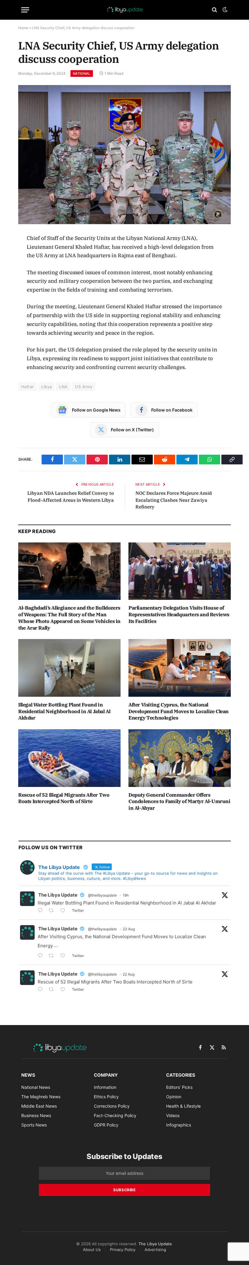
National (81, 73)
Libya (46, 386)
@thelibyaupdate (102, 895)
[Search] (214, 10)
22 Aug (129, 974)
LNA (63, 386)
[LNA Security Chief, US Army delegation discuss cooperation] (124, 154)
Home (23, 28)
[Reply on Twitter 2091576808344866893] (41, 911)
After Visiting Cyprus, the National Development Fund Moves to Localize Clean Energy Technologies (178, 711)
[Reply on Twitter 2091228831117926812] (41, 990)
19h (126, 895)
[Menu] (25, 10)
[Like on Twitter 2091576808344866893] (64, 911)
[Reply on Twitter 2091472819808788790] (41, 956)
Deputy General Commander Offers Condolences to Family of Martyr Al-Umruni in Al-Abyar (179, 801)
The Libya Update (57, 895)
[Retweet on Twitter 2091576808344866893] (53, 911)
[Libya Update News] (124, 10)
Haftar (27, 386)
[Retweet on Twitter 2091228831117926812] (53, 990)
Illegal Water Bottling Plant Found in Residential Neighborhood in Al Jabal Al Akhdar (64, 711)
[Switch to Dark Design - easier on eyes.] (224, 9)
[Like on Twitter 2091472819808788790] (64, 956)
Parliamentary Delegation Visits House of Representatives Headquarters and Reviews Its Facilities (178, 614)
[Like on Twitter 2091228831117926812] (64, 990)
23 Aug (129, 929)
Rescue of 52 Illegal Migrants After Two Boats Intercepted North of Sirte (63, 798)
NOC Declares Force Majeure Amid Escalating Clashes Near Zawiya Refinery (173, 500)
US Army (83, 386)
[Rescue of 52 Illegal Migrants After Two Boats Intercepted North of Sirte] (69, 758)
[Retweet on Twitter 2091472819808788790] (53, 956)
